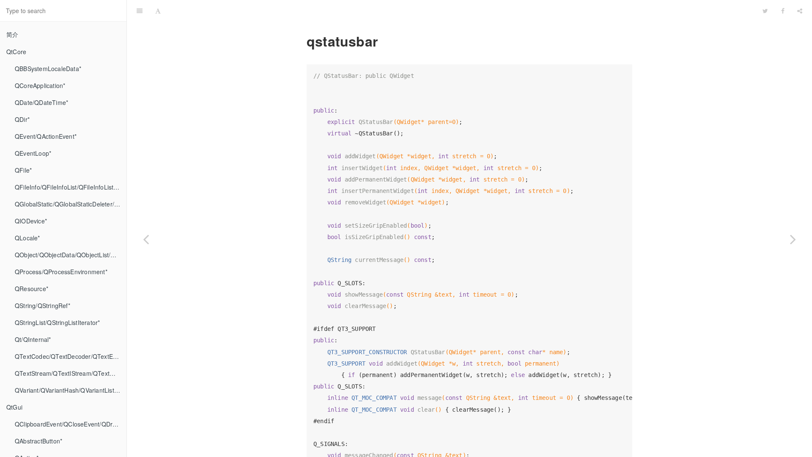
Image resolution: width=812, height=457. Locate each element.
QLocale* (27, 238)
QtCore (16, 51)
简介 (12, 34)
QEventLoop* (33, 153)
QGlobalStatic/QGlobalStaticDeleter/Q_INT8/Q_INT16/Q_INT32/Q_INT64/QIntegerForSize (70, 204)
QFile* (23, 170)
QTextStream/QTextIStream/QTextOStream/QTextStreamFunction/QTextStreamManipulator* (70, 373)
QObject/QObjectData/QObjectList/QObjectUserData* (70, 255)
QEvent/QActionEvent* (46, 136)
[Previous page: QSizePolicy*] (146, 239)
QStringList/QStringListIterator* (57, 322)
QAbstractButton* (38, 441)
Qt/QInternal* (33, 339)
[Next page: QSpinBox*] (793, 239)
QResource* (31, 288)
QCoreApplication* (40, 85)
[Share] (800, 10)
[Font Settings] (158, 10)
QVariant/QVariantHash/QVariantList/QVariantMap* (70, 390)
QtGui (14, 407)
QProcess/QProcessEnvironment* (61, 271)
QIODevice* (31, 221)
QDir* (22, 119)
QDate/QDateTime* (41, 102)
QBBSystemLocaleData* (48, 68)
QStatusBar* (462, 10)
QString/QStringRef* (42, 305)
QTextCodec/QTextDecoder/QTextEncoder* (70, 356)
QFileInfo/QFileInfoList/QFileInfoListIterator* (70, 187)
